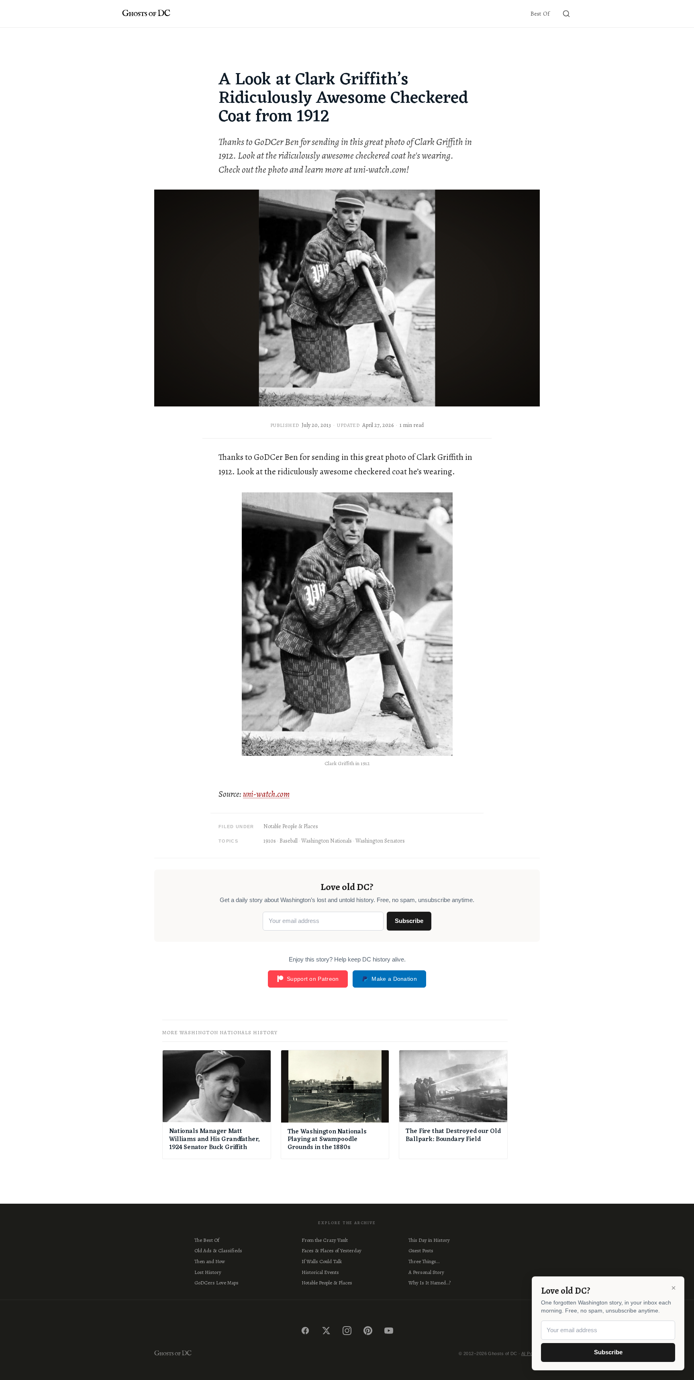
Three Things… (423, 1261)
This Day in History (429, 1240)
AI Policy (530, 1353)
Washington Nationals (326, 841)
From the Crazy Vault (325, 1240)
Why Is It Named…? (429, 1282)
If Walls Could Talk (322, 1261)
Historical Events (320, 1272)
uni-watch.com (266, 794)
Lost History (207, 1272)
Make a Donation (394, 979)
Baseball (289, 841)
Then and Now (209, 1261)
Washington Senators (380, 841)
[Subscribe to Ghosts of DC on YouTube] (388, 1330)
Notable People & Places (290, 826)
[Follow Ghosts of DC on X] (326, 1330)
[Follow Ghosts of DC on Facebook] (305, 1330)
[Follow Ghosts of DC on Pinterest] (368, 1330)
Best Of (540, 14)
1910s (269, 841)
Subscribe (409, 920)
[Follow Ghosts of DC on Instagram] (347, 1330)
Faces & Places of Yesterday (331, 1250)
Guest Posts (420, 1250)
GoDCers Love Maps (216, 1282)
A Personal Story (426, 1272)
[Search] (566, 13)
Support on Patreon (313, 979)
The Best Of (206, 1240)
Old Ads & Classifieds (218, 1250)
